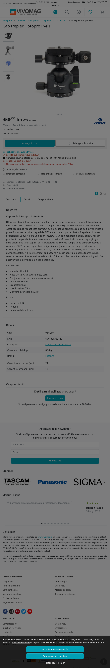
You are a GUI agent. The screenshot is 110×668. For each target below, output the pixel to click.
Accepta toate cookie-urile (55, 649)
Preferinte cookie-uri (55, 662)
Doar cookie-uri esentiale (55, 656)
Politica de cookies (21, 642)
